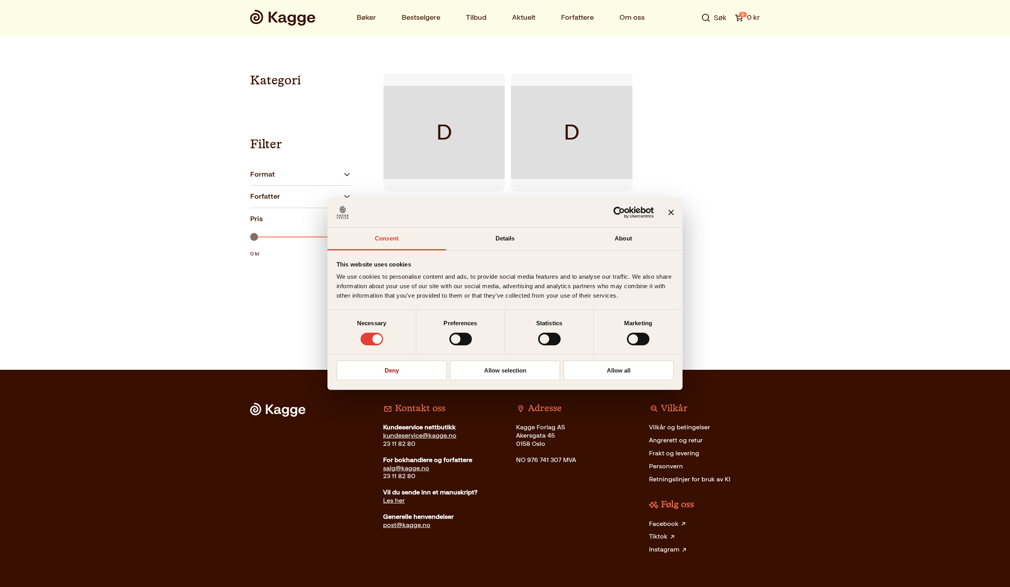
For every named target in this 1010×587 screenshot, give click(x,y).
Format (262, 174)
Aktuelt (523, 17)
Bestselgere (421, 17)
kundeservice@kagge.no (419, 435)
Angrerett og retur (676, 440)
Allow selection (505, 370)
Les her (394, 500)
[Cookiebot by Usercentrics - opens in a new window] (619, 212)
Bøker (366, 17)
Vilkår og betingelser (679, 427)
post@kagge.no (406, 525)
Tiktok (658, 536)
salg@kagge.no (406, 468)
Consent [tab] (386, 238)
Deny (392, 370)
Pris (256, 218)
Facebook (664, 523)
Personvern (666, 466)
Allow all (618, 370)
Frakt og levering (674, 453)
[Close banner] (671, 212)
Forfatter (265, 196)
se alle (688, 42)
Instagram (664, 549)
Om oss (632, 17)
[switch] (460, 339)
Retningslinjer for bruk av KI (689, 479)
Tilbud (476, 17)
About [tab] (623, 238)
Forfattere (577, 17)
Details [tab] (505, 238)
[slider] (254, 237)
